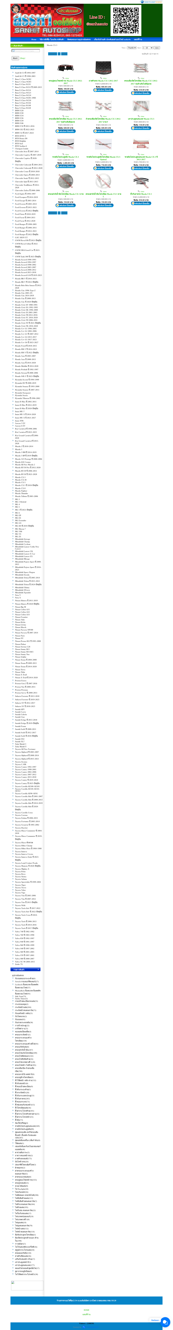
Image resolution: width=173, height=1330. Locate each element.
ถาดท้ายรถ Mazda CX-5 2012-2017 (103, 81)
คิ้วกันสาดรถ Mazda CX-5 (141, 194)
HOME (86, 1310)
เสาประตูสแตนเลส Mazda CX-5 (141, 119)
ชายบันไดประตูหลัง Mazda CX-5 (65, 157)
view (66, 78)
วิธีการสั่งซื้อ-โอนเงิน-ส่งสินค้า (52, 39)
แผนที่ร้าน (138, 39)
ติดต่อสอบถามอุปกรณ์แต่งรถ (79, 39)
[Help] (22, 58)
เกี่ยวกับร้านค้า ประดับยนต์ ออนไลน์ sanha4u (112, 39)
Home (33, 39)
